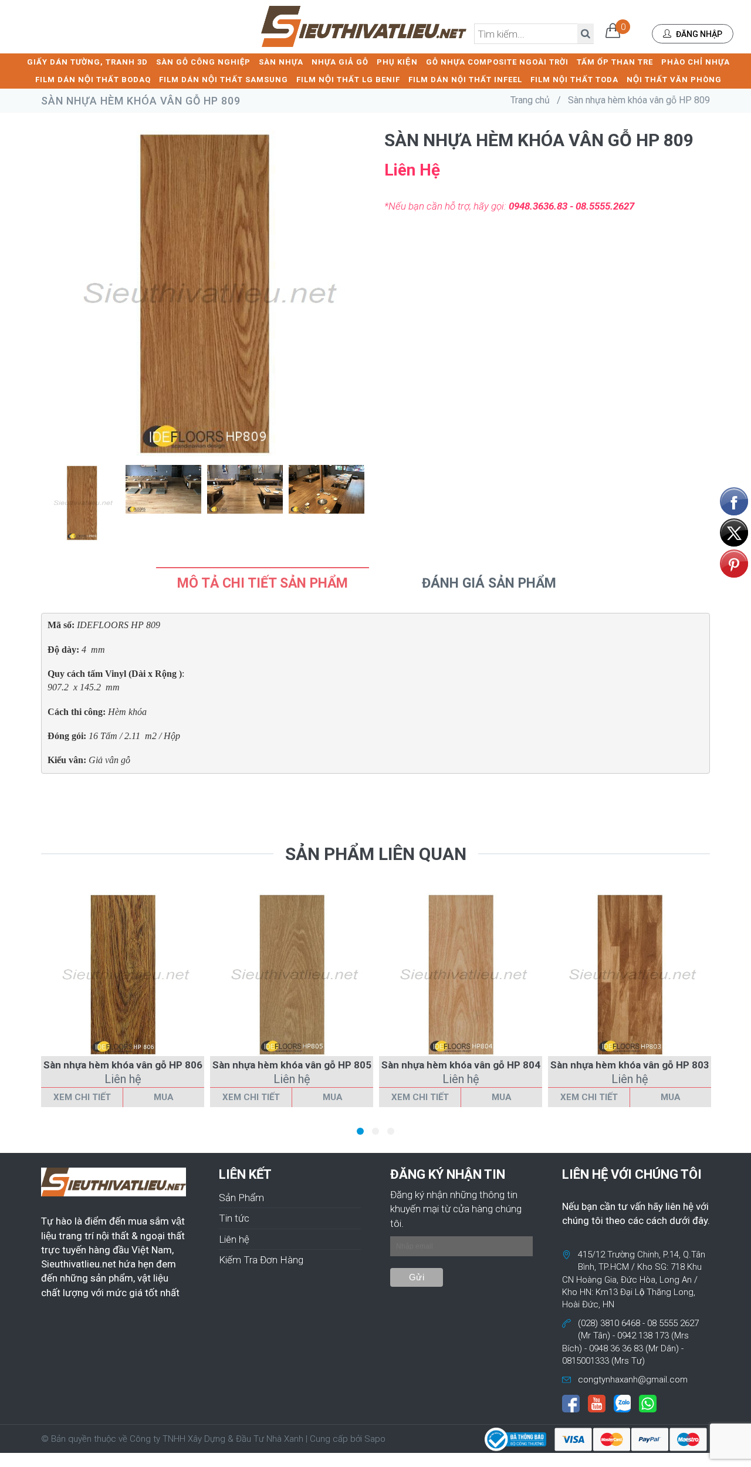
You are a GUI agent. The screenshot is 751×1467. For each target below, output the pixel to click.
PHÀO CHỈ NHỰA (695, 62)
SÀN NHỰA (281, 62)
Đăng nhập (698, 34)
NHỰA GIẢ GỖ (340, 62)
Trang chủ (530, 100)
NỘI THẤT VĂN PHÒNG (674, 79)
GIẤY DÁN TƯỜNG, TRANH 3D (87, 62)
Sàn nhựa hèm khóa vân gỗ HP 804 (460, 1065)
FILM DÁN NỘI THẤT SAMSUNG (223, 79)
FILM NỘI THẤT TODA (574, 79)
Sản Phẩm (241, 1197)
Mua (164, 1097)
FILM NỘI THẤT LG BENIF (348, 79)
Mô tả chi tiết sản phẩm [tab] (262, 583)
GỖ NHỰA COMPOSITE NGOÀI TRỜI (497, 62)
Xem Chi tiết (82, 1097)
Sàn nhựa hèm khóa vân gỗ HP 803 (629, 1065)
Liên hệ (234, 1239)
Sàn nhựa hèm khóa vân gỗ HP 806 (122, 1065)
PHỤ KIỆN (397, 62)
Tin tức (234, 1218)
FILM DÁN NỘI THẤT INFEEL (465, 79)
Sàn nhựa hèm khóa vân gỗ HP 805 (291, 1065)
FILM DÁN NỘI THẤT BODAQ (93, 79)
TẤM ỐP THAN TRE (615, 62)
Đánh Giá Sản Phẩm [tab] (489, 583)
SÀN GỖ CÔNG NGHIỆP (203, 62)
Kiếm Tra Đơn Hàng (261, 1260)
